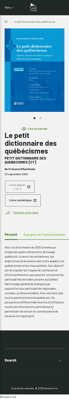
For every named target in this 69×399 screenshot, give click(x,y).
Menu (8, 7)
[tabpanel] (34, 281)
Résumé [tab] (11, 234)
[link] (20, 187)
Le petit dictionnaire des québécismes (34, 21)
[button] (34, 360)
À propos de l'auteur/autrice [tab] (44, 234)
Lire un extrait (37, 128)
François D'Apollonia (21, 169)
